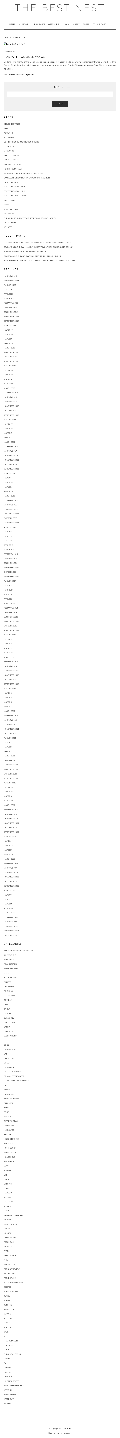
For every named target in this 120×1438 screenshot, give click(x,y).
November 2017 (11, 406)
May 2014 (8, 594)
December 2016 (11, 455)
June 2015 (8, 536)
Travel (7, 1358)
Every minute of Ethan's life (18, 1080)
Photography (11, 1255)
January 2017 (10, 451)
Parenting (9, 1246)
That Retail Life (11, 1341)
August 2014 (10, 581)
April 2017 (8, 437)
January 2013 (10, 666)
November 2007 (11, 930)
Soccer (7, 1327)
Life (5, 1175)
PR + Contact (99, 24)
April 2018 (8, 384)
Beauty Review (11, 968)
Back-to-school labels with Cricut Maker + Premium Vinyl (32, 256)
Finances (8, 1103)
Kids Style (8, 1170)
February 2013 (11, 661)
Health (7, 1134)
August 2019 (10, 325)
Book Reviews (11, 977)
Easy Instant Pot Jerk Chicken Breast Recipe (25, 251)
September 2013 (11, 630)
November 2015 (11, 514)
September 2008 (11, 886)
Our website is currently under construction (27, 178)
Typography (10, 222)
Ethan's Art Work (12, 1072)
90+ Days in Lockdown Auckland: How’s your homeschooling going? (38, 247)
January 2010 (10, 814)
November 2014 (11, 567)
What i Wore (10, 1394)
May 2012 (8, 702)
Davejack (8, 1031)
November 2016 (11, 460)
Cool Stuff (9, 995)
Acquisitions (55, 24)
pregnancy (9, 1264)
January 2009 (10, 868)
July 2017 (8, 424)
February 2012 (11, 715)
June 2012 (8, 697)
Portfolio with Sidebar (15, 195)
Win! (67, 24)
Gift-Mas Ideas (11, 1121)
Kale (69, 1428)
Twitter (8, 1372)
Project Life (10, 1278)
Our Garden (10, 1237)
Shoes (7, 1323)
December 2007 (11, 926)
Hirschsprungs (11, 1139)
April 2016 (8, 491)
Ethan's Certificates (14, 1076)
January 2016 (10, 505)
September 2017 (11, 415)
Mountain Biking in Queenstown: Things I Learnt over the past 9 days (38, 242)
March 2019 (9, 348)
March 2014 (9, 603)
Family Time (9, 1094)
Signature (9, 213)
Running (8, 1305)
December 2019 (11, 312)
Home (12, 24)
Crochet (8, 1013)
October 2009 (10, 827)
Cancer (7, 982)
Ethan (7, 1063)
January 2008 (10, 921)
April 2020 (8, 294)
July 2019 (8, 330)
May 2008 (8, 904)
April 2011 (8, 751)
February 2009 (11, 863)
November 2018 (11, 352)
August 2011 (10, 738)
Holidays (8, 1143)
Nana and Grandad (13, 1215)
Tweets (7, 1367)
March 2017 (9, 442)
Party (6, 1251)
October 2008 (10, 881)
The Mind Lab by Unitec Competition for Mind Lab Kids (30, 218)
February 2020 (11, 303)
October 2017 (10, 410)
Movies (7, 1206)
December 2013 (11, 617)
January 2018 (10, 397)
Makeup (8, 1193)
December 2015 (11, 509)
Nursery (8, 1233)
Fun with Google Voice (24, 57)
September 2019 (11, 321)
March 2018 (9, 388)
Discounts (39, 24)
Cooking (8, 991)
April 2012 (8, 706)
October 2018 (10, 357)
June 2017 (8, 428)
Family (6, 75)
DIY (5, 1040)
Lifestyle (24, 24)
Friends (7, 1116)
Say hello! (9, 1309)
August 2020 (10, 285)
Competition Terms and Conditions (21, 142)
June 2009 (8, 845)
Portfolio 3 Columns (14, 191)
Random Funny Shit (16, 75)
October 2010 (10, 774)
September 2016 (11, 469)
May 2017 (8, 433)
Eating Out (9, 1058)
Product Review (12, 1269)
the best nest (60, 7)
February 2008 (11, 917)
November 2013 (11, 621)
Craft (7, 1004)
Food (6, 1112)
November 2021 (11, 280)
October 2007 (10, 935)
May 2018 (8, 379)
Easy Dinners (10, 1049)
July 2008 (8, 895)
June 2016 (8, 482)
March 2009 (9, 859)
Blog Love (9, 137)
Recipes (7, 1287)
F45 (5, 1085)
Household (9, 1157)
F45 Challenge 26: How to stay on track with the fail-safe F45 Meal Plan (39, 260)
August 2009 (10, 836)
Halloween (9, 1130)
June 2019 (8, 334)
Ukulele (8, 1376)
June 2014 (8, 590)
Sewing (7, 1314)
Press (86, 24)
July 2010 (8, 787)
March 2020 (9, 298)
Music (7, 1210)
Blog (6, 973)
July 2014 (8, 585)
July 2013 (8, 639)
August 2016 (10, 473)
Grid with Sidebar (12, 164)
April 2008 (8, 908)
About (76, 24)
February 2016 (11, 500)
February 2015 (11, 554)
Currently (9, 1018)
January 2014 (10, 612)
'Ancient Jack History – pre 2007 (19, 951)
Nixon (7, 1229)
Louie (6, 1188)
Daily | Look (9, 1022)
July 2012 (8, 693)
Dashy (7, 1027)
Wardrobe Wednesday (14, 1385)
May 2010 (8, 796)
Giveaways (9, 1125)
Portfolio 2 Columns (14, 187)
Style (6, 1336)
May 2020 (8, 289)
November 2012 (11, 675)
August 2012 (10, 688)
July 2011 (8, 742)
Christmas (9, 986)
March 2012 (9, 711)
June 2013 (8, 643)
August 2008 (10, 890)
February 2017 (11, 446)
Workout (9, 1399)
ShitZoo (8, 1318)
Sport (7, 1332)
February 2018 (11, 392)
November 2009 (11, 823)
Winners (8, 227)
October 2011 (10, 733)
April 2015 (8, 545)
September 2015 (11, 522)
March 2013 (9, 657)
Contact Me (10, 146)
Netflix (7, 1219)
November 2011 (11, 729)
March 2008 (9, 913)
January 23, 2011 (10, 51)
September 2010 (11, 778)
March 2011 (9, 756)
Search (60, 104)
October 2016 (10, 464)
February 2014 (11, 608)
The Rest (8, 1350)
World (7, 1403)
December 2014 (11, 563)
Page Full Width (11, 182)
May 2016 (8, 487)
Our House (9, 1242)
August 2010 (10, 783)
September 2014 (11, 576)
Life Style (8, 1179)
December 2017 (11, 401)
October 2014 (10, 572)
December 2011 (11, 724)
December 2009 (11, 818)
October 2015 (10, 518)
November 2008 (11, 877)
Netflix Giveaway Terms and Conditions (23, 173)
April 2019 (8, 343)
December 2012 (11, 670)
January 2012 (10, 720)
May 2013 (8, 648)
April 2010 (8, 800)
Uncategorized (11, 1381)
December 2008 (11, 872)
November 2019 (11, 316)
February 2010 (11, 809)
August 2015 (10, 527)
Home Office (10, 1152)
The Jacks (8, 1345)
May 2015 (8, 540)
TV (5, 1363)
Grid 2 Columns (11, 155)
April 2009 (8, 854)
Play (6, 1260)
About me (8, 133)
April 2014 (8, 599)
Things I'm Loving (12, 1354)
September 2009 (11, 832)
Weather (8, 1390)
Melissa (7, 1197)
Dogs (6, 1045)
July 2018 (8, 370)
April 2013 (8, 652)
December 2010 (11, 765)
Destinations (10, 1036)
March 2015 (9, 549)
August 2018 (10, 365)
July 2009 (8, 841)
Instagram (9, 1161)
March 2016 (9, 496)
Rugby (7, 1296)
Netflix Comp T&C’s (13, 169)
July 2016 (8, 478)
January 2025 (10, 276)
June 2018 (8, 374)
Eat (5, 1054)
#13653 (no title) (12, 124)
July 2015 (8, 531)
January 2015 (10, 558)
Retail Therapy (11, 1291)
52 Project (9, 959)
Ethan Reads (10, 1067)
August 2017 (10, 419)
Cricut (7, 1009)
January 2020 (10, 307)
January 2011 (10, 760)
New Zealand (10, 1224)
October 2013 (10, 626)
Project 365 (9, 1273)
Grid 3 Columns (11, 160)
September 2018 (11, 361)
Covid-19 (8, 1000)
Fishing (7, 1107)
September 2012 (11, 684)
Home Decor (10, 1148)
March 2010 (9, 805)
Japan (6, 1166)
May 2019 (8, 339)
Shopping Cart (11, 209)
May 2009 (8, 850)
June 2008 (8, 899)
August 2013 (10, 635)
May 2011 (8, 747)
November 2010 (11, 769)
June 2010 (8, 791)
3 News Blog (10, 955)
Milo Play (8, 1202)
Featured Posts (11, 1098)
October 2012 (10, 679)
